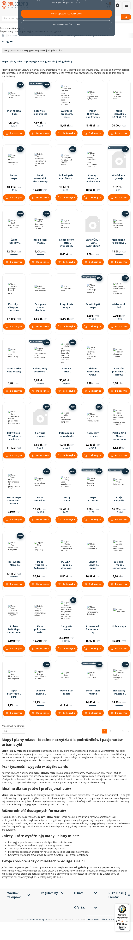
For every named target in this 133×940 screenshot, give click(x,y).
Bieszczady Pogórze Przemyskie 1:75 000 (119, 695)
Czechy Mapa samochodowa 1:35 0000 (66, 502)
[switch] (122, 928)
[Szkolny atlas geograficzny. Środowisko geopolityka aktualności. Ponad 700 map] (66, 352)
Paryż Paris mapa (66, 306)
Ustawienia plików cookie (102, 919)
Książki (13, 35)
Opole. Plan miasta (66, 692)
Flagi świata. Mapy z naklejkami (14, 565)
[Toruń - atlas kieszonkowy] (13, 352)
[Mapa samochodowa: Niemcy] (40, 481)
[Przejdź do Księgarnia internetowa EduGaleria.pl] (3, 35)
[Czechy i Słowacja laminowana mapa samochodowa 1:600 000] (92, 159)
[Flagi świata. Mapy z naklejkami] (13, 546)
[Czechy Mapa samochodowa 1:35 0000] (66, 481)
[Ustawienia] (117, 5)
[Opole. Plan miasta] (66, 675)
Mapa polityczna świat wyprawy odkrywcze (40, 632)
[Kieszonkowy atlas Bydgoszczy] (66, 224)
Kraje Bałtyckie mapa (119, 500)
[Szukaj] (126, 17)
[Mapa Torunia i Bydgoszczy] (40, 546)
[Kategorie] (126, 5)
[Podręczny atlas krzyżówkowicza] (92, 417)
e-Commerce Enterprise (37, 919)
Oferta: (79, 907)
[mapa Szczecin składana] (92, 481)
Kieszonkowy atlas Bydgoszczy (66, 242)
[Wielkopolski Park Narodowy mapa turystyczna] (119, 288)
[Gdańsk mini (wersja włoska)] (119, 159)
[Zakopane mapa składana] (40, 288)
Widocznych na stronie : (13, 725)
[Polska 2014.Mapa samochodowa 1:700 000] (13, 610)
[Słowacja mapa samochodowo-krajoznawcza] (40, 417)
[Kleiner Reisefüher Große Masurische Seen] (92, 352)
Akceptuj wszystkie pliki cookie (66, 13)
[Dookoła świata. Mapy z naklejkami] (40, 675)
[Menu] (128, 905)
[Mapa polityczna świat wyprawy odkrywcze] (40, 610)
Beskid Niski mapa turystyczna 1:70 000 (40, 244)
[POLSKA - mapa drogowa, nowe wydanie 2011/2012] (66, 546)
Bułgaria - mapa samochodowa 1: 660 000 (119, 568)
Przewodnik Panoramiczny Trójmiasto (93, 631)
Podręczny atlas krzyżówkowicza (92, 438)
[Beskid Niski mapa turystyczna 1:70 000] (40, 224)
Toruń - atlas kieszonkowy (13, 370)
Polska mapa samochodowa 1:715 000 (66, 436)
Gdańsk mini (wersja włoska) (119, 178)
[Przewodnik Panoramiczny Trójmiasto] (92, 610)
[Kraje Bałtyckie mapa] (119, 481)
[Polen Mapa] (119, 610)
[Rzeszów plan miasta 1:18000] (119, 352)
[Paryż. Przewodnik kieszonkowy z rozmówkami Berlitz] (40, 159)
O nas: (78, 893)
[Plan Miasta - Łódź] (13, 95)
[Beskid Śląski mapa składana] (92, 288)
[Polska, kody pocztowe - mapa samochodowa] (40, 352)
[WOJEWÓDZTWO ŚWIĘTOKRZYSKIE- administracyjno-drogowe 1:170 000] (92, 224)
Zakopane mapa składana (40, 307)
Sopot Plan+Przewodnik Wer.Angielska (14, 696)
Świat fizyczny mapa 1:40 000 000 (14, 244)
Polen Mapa (119, 626)
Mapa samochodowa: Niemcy (40, 500)
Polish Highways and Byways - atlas (93, 115)
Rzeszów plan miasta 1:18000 (119, 371)
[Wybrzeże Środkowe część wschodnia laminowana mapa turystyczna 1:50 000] (66, 95)
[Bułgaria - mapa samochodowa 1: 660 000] (119, 546)
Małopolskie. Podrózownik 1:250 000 (119, 242)
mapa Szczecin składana (93, 500)
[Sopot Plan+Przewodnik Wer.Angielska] (13, 675)
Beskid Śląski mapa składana (93, 307)
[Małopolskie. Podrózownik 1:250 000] (119, 224)
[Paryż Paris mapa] (66, 288)
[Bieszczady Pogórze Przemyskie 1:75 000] (119, 675)
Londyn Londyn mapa (93, 565)
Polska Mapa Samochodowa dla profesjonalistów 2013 (14, 503)
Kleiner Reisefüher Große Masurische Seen (92, 374)
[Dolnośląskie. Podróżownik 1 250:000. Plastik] (66, 159)
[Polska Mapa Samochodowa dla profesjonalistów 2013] (13, 481)
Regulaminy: (50, 893)
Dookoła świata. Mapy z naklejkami (40, 695)
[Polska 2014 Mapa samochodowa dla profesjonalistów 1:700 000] (119, 417)
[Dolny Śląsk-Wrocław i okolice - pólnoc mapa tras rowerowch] (13, 417)
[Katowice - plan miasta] (40, 95)
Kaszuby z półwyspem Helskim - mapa (14, 309)
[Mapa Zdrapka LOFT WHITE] (119, 95)
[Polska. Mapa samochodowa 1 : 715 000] (13, 159)
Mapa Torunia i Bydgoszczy (40, 565)
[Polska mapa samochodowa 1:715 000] (66, 417)
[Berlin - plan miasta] (92, 675)
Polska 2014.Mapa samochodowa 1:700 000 (14, 631)
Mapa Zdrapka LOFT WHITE (119, 114)
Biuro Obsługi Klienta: (117, 895)
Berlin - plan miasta (93, 692)
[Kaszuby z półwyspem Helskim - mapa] (13, 288)
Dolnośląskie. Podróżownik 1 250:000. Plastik (66, 180)
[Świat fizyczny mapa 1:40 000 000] (13, 224)
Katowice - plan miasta (40, 112)
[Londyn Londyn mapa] (92, 546)
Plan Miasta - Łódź (14, 112)
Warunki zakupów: (14, 895)
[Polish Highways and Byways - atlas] (92, 95)
